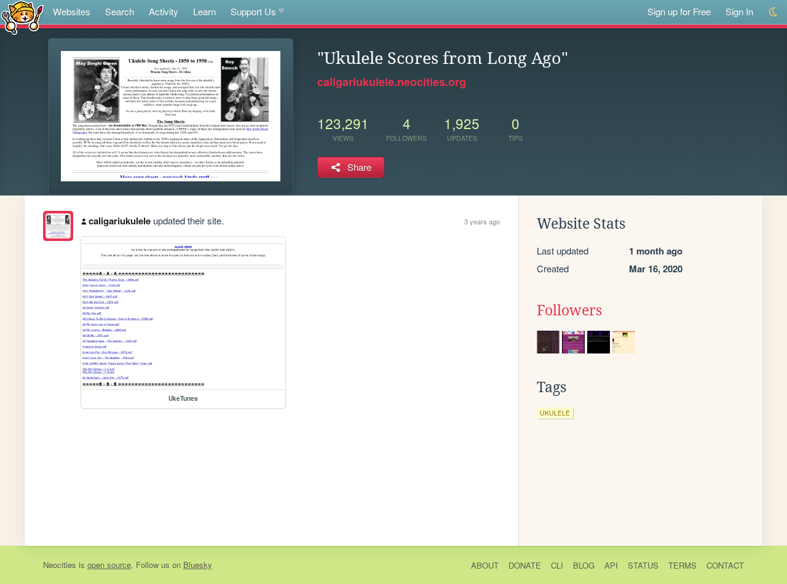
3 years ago (482, 221)
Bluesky (197, 564)
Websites (71, 11)
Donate (524, 565)
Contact (725, 565)
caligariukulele (120, 220)
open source (109, 564)
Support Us (253, 11)
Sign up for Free (679, 11)
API (611, 565)
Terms (682, 565)
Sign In (739, 11)
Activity (163, 11)
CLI (557, 565)
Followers (569, 310)
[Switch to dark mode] (774, 12)
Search (119, 11)
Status (643, 565)
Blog (584, 565)
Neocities (59, 564)
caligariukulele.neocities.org (391, 82)
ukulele (555, 412)
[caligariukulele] (58, 226)
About (485, 565)
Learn (204, 11)
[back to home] (22, 16)
